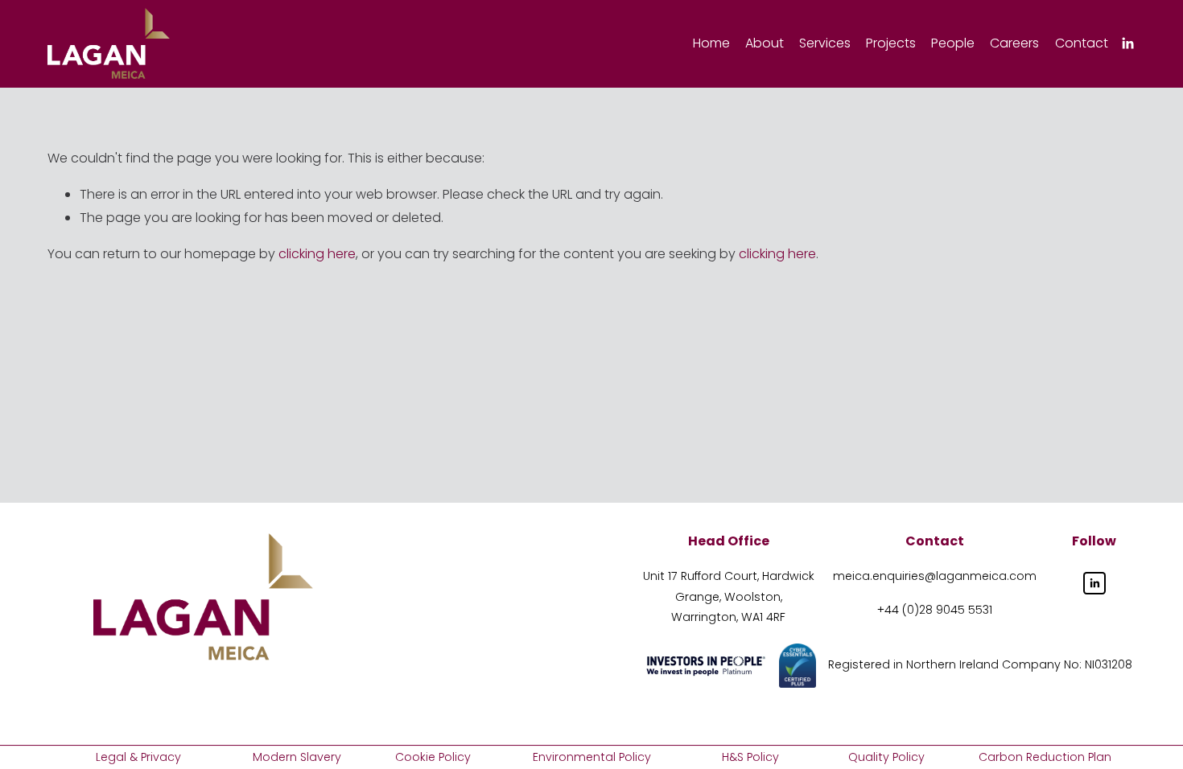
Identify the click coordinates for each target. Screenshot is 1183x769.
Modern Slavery (297, 757)
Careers (1014, 43)
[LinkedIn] (1127, 43)
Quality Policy (886, 757)
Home (711, 43)
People (953, 43)
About (764, 43)
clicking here (317, 254)
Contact (1081, 43)
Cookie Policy (433, 757)
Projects (891, 43)
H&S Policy (750, 757)
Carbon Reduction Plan (1045, 757)
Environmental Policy (592, 757)
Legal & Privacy (138, 757)
